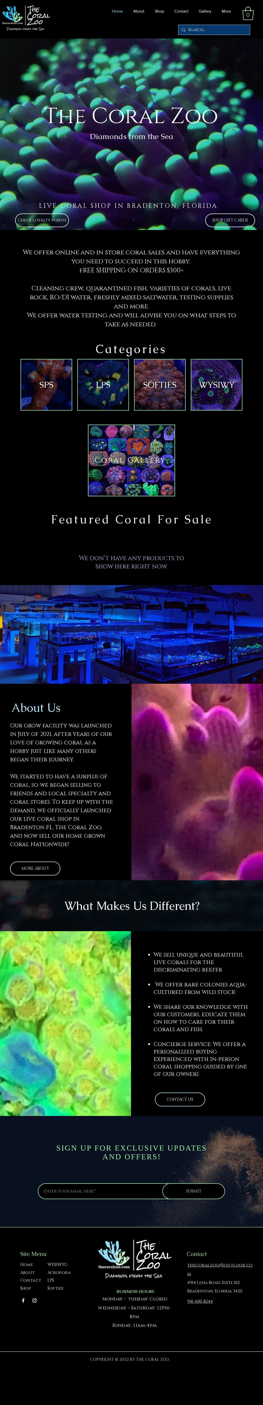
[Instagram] (34, 1301)
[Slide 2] (134, 219)
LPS (51, 1280)
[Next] (234, 134)
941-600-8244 (200, 1301)
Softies (55, 1288)
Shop (25, 1288)
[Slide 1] (129, 219)
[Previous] (28, 134)
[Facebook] (23, 1301)
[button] (158, 11)
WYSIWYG (58, 1265)
